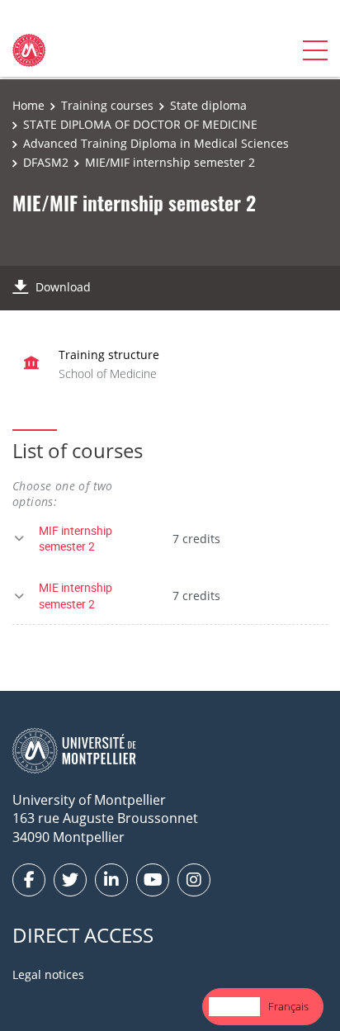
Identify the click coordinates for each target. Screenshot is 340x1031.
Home (28, 105)
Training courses (107, 105)
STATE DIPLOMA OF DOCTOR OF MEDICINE (140, 124)
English (234, 1006)
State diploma (208, 105)
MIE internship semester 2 (75, 595)
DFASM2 (45, 162)
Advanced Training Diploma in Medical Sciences (156, 143)
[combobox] (234, 1006)
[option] (288, 1006)
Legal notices (48, 974)
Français (288, 1006)
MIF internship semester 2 (75, 539)
